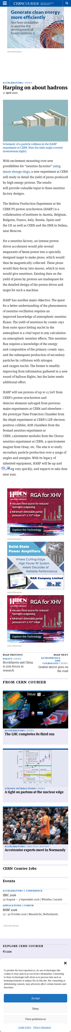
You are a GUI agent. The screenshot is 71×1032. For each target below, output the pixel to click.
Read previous (13, 654)
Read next (61, 654)
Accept (35, 998)
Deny (35, 1008)
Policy (7, 658)
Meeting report (38, 846)
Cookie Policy (24, 1027)
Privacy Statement (42, 1027)
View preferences (35, 1019)
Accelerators (13, 83)
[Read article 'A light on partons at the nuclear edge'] (35, 768)
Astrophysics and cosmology (50, 661)
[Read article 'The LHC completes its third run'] (35, 710)
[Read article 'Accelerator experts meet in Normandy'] (35, 826)
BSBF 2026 (10, 910)
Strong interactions (20, 788)
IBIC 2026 (9, 895)
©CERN (7, 951)
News (28, 83)
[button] (65, 963)
